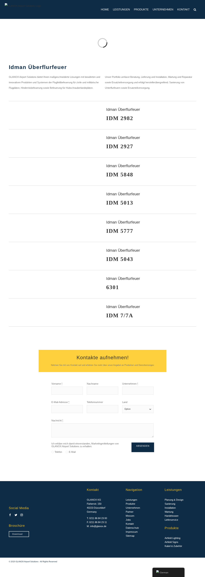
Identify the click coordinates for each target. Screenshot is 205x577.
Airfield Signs (171, 542)
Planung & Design (174, 499)
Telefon (58, 452)
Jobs (128, 519)
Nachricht (57, 420)
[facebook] (10, 515)
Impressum (132, 531)
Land (124, 402)
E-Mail (72, 452)
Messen (130, 515)
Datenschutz (132, 527)
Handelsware (171, 515)
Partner (129, 511)
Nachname (92, 383)
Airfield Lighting (172, 538)
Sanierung (170, 503)
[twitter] (16, 515)
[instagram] (21, 515)
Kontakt (130, 523)
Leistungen (131, 499)
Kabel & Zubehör (173, 546)
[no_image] (54, 106)
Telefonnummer (95, 402)
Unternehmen (130, 383)
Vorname (56, 383)
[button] (195, 9)
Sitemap (130, 535)
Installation (170, 507)
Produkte (130, 503)
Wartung (169, 511)
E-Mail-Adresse (60, 402)
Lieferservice (171, 519)
